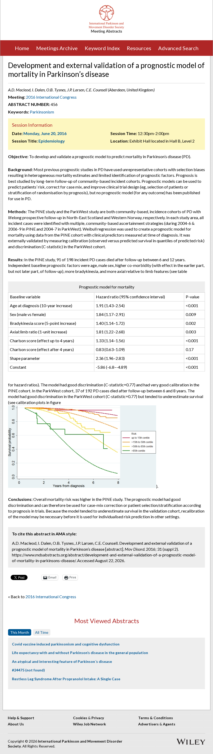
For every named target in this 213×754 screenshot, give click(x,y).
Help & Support (21, 718)
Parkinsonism (42, 111)
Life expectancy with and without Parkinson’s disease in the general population (80, 652)
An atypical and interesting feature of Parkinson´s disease (62, 661)
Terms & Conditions (155, 718)
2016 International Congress (51, 97)
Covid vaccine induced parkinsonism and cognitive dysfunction (65, 644)
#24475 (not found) (28, 670)
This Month (19, 632)
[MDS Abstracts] (106, 32)
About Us (16, 724)
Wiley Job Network (89, 724)
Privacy (97, 718)
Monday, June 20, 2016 (44, 133)
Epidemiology (51, 140)
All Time (41, 632)
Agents (169, 724)
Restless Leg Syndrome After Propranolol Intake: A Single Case (66, 679)
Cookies (80, 718)
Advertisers (148, 724)
